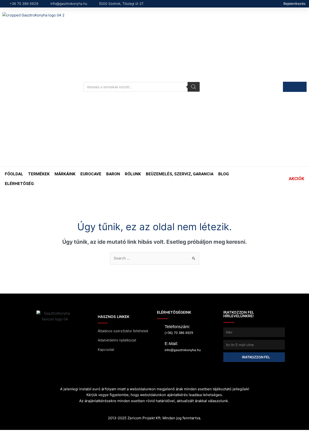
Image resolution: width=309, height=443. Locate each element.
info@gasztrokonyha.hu (183, 350)
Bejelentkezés (294, 3)
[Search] (194, 87)
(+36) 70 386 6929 (179, 333)
